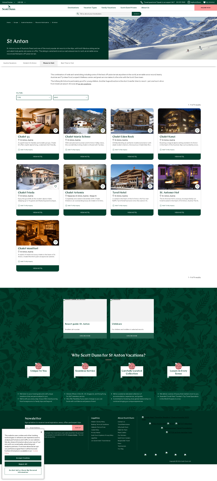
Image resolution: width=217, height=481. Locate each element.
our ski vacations (84, 84)
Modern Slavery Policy (98, 422)
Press (119, 443)
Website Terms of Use (98, 427)
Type (19, 97)
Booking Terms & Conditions (100, 424)
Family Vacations (109, 7)
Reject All (23, 464)
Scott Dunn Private (129, 7)
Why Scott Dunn (123, 427)
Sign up (77, 428)
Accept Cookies (23, 458)
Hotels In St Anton (30, 63)
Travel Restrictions (124, 424)
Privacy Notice (72, 435)
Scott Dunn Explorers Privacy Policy (102, 435)
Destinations (73, 7)
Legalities (94, 438)
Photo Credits (122, 432)
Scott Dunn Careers (124, 438)
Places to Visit (48, 63)
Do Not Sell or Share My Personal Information (23, 471)
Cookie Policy (95, 430)
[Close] (41, 432)
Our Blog (120, 449)
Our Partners (122, 435)
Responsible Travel (124, 440)
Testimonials (122, 446)
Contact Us (121, 422)
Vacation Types (90, 7)
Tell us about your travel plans (90, 14)
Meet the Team (122, 430)
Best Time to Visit (67, 63)
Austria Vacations (9, 63)
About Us (145, 7)
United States (7, 2)
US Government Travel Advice (100, 440)
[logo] (11, 8)
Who (56, 97)
